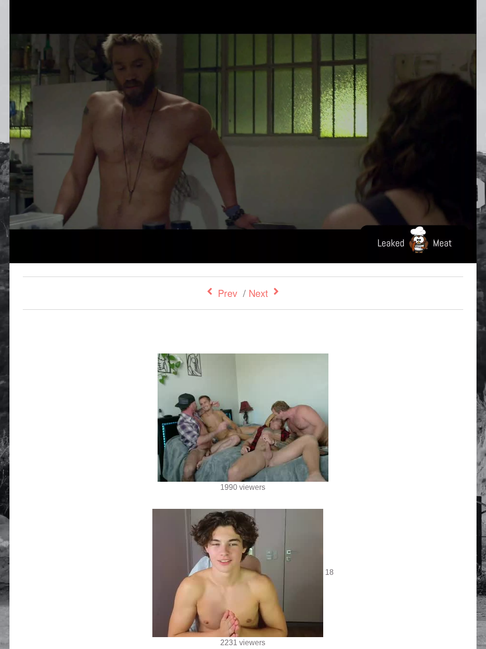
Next (258, 293)
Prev (227, 293)
